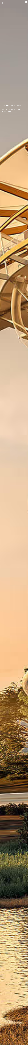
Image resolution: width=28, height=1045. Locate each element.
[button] (26, 2)
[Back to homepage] (2, 3)
